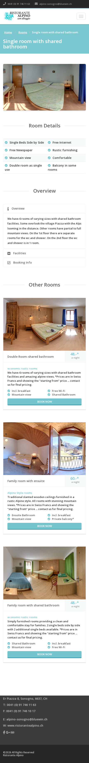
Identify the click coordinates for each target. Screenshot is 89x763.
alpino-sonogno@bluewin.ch (55, 3)
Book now (44, 401)
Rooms (22, 32)
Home (8, 32)
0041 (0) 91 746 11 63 (18, 3)
